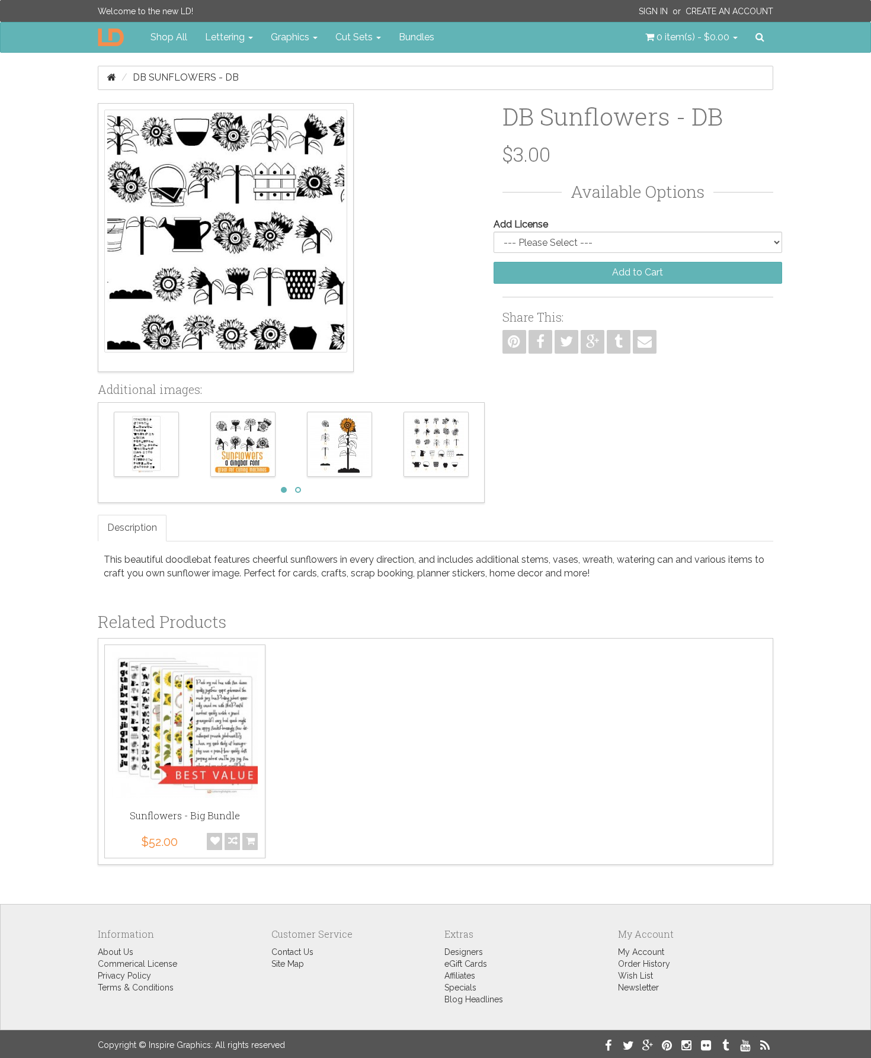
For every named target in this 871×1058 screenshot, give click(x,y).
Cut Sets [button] (355, 37)
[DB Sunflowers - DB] (226, 237)
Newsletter (638, 987)
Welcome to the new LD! (145, 11)
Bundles (416, 37)
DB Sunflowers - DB (186, 77)
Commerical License (137, 964)
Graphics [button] (291, 37)
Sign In (653, 11)
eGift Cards (465, 964)
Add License (521, 224)
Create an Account (729, 11)
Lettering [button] (226, 37)
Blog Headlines (473, 999)
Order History (644, 964)
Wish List (635, 975)
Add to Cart (637, 272)
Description (132, 527)
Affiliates (459, 975)
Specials (460, 987)
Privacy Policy (124, 975)
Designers (463, 952)
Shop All (168, 37)
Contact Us (292, 952)
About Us (115, 952)
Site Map (287, 964)
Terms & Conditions (136, 987)
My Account (641, 952)
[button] (691, 37)
